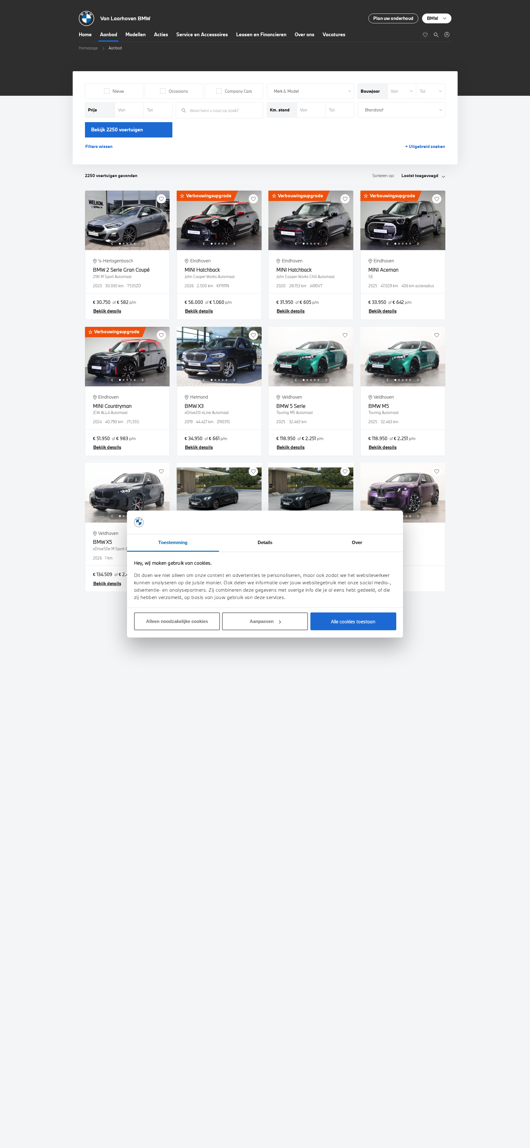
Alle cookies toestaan (353, 621)
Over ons (304, 34)
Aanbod (108, 34)
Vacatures (334, 34)
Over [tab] (357, 542)
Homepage (88, 47)
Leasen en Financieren (261, 34)
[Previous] (111, 243)
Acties (161, 34)
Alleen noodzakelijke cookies (177, 621)
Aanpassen (262, 621)
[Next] (142, 243)
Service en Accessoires (202, 34)
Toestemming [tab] (172, 542)
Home (85, 34)
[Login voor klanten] (446, 34)
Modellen (135, 34)
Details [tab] (265, 542)
